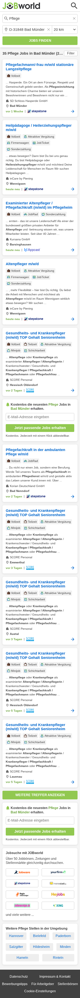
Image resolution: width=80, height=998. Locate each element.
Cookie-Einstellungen (40, 991)
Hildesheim (41, 947)
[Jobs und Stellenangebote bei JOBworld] (21, 5)
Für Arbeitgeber (42, 984)
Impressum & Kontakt (54, 976)
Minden (65, 947)
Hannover (16, 936)
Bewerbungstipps (14, 984)
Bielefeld (39, 936)
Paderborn (63, 936)
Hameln (22, 957)
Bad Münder (44, 53)
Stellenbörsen (68, 984)
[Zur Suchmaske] (74, 5)
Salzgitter (16, 947)
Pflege (13, 53)
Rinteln (58, 957)
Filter (70, 53)
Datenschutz (19, 976)
